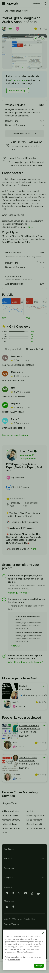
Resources (9, 868)
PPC (4, 318)
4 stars (4, 334)
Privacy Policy (14, 960)
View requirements (17, 593)
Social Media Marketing (37, 828)
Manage (39, 966)
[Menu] (3, 3)
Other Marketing (18, 80)
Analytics (31, 811)
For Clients (8, 849)
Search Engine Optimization (37, 824)
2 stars (4, 339)
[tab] (13, 349)
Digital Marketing (34, 820)
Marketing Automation (37, 815)
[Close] (43, 933)
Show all (15, 646)
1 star (5, 341)
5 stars (4, 332)
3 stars (4, 336)
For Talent (8, 858)
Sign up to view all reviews (15, 435)
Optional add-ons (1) (21, 133)
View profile (26, 455)
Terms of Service (11, 924)
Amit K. (11, 29)
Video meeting (30, 695)
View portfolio (27, 458)
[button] (17, 29)
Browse (36, 4)
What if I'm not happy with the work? (25, 662)
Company (8, 878)
